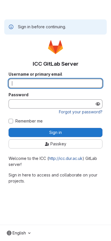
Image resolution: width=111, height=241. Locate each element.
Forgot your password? (80, 111)
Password (18, 95)
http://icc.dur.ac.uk (66, 158)
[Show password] (97, 104)
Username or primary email (35, 74)
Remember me (29, 121)
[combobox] (18, 233)
